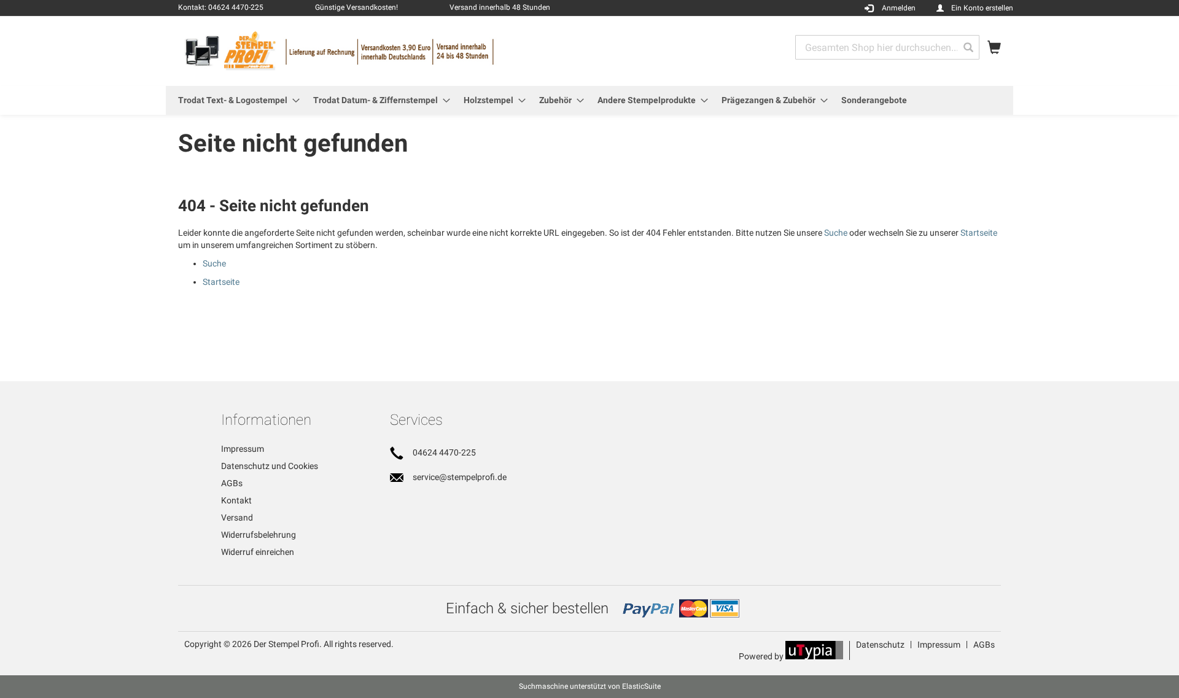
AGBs (232, 483)
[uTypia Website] (814, 656)
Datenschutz (880, 645)
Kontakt (236, 500)
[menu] (589, 100)
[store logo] (384, 50)
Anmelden (899, 8)
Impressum (242, 449)
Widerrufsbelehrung (258, 535)
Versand (237, 517)
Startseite (978, 233)
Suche (835, 233)
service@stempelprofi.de (460, 477)
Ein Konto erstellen (982, 8)
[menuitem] (235, 100)
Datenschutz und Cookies (269, 466)
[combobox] (887, 47)
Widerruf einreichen (257, 552)
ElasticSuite (641, 686)
